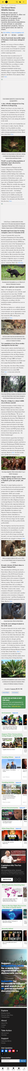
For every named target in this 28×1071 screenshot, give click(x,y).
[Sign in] (23, 1)
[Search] (16, 1)
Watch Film (7, 879)
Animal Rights (5, 692)
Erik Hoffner (6, 32)
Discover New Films (7, 1015)
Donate (3, 1043)
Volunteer (4, 1035)
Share (21, 35)
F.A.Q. (3, 1027)
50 (2, 988)
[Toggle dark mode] (20, 1)
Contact (3, 1025)
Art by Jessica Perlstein (20, 1005)
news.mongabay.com (17, 32)
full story (20, 262)
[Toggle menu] (3, 2)
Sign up (23, 1061)
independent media (12, 965)
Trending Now (5, 1017)
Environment (15, 692)
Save (15, 35)
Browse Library (5, 1013)
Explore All (15, 713)
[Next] (19, 879)
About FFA (4, 1023)
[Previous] (15, 879)
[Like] (2, 35)
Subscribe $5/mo (6, 1041)
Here (18, 651)
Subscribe (7, 981)
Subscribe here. (16, 706)
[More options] (20, 726)
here (6, 77)
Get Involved (5, 1033)
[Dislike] (6, 35)
